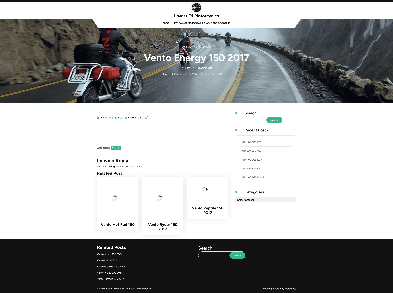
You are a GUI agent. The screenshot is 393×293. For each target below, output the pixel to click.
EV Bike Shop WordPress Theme (115, 288)
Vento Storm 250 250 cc (110, 254)
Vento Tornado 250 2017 (110, 278)
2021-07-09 (107, 118)
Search (251, 113)
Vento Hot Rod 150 (118, 224)
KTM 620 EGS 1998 (251, 150)
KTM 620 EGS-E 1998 (253, 168)
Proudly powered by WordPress (279, 288)
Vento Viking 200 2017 (109, 272)
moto (120, 117)
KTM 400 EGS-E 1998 (253, 177)
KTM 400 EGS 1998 (252, 159)
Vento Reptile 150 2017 (208, 210)
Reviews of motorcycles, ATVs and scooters (201, 23)
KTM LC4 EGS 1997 (251, 142)
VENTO (196, 74)
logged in (116, 166)
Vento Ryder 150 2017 (162, 226)
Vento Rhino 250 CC (108, 260)
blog (166, 23)
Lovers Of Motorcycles (196, 15)
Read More (116, 198)
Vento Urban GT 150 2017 (111, 266)
